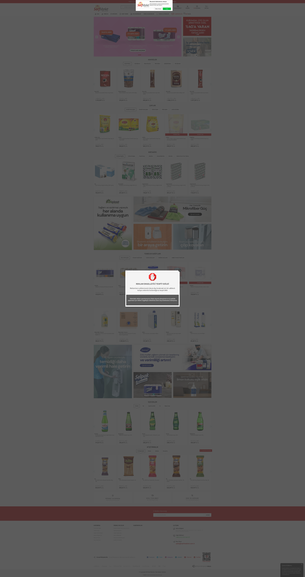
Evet (167, 8)
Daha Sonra (158, 8)
